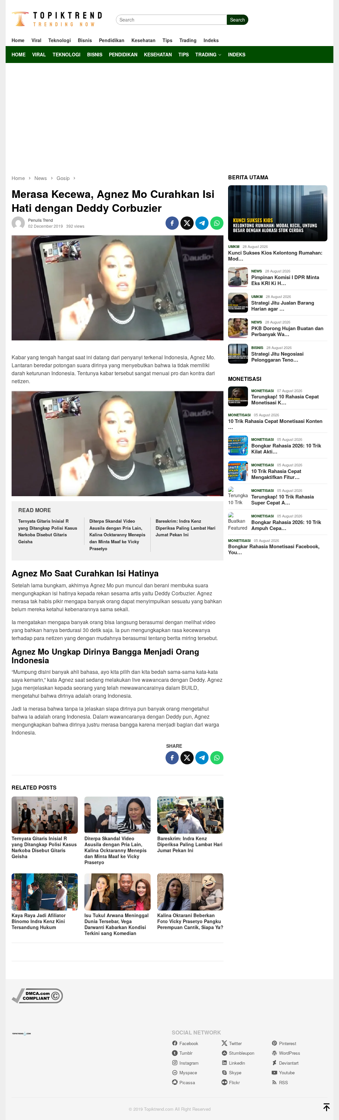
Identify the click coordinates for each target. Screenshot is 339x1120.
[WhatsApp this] (216, 223)
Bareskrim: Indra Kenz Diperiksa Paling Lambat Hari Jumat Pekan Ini (186, 528)
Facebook (188, 1043)
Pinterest (287, 1043)
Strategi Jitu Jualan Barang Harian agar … (282, 306)
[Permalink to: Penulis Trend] (18, 222)
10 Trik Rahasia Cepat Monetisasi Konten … (275, 424)
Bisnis (257, 347)
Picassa (187, 1082)
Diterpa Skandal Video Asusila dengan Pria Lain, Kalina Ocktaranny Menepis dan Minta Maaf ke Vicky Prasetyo (117, 535)
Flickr (234, 1082)
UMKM (233, 246)
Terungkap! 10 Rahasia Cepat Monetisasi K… (285, 399)
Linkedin (237, 1063)
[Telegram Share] (202, 223)
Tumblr (185, 1053)
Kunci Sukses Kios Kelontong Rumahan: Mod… (275, 256)
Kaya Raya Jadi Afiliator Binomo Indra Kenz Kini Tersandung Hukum (39, 921)
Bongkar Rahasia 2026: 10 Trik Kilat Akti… (286, 448)
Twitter (235, 1043)
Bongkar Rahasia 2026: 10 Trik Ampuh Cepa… (286, 525)
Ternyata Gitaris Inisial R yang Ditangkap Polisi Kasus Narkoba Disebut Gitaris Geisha (47, 531)
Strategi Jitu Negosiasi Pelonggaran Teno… (277, 357)
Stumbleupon (241, 1053)
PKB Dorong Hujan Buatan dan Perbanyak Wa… (287, 331)
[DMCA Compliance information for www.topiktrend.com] (37, 995)
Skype (235, 1072)
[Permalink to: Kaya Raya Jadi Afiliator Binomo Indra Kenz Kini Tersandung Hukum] (45, 892)
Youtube (287, 1072)
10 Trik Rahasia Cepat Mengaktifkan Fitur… (276, 474)
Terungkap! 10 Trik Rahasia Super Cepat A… (282, 499)
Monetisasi (262, 390)
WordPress (289, 1053)
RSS (283, 1082)
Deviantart (289, 1063)
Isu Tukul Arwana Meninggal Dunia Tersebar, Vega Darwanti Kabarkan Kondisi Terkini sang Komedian (116, 924)
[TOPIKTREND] (57, 19)
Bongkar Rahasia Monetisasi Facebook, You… (273, 549)
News (256, 270)
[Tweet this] (187, 223)
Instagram (189, 1063)
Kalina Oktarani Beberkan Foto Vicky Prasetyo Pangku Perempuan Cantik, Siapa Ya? (190, 921)
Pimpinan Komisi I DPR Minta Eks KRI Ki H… (285, 280)
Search (237, 19)
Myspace (188, 1072)
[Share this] (172, 223)
